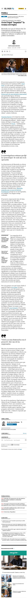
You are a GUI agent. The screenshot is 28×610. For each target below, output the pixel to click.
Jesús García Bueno (14, 46)
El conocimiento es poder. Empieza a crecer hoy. (14, 572)
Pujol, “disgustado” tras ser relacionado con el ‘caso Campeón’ (4, 260)
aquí (21, 449)
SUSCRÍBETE (21, 8)
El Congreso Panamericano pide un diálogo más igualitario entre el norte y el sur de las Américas (14, 504)
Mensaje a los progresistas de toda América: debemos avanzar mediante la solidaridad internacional (13, 500)
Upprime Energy (6, 117)
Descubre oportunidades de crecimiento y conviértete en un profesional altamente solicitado (19, 577)
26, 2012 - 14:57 (16, 47)
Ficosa (13, 124)
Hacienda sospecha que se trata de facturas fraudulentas (12, 190)
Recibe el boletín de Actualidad (9, 429)
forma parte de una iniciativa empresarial (14, 94)
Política (4, 13)
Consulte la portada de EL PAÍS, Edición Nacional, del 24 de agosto (16, 17)
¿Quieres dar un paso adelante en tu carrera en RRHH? (19, 592)
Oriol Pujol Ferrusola (8, 440)
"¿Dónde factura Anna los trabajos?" (4, 246)
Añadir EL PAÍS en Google (8, 54)
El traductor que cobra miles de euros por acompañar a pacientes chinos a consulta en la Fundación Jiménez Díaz (14, 539)
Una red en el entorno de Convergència (4, 252)
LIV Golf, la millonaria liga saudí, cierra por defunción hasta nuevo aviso (13, 508)
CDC (2, 440)
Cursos (14, 553)
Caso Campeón (17, 440)
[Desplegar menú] (2, 9)
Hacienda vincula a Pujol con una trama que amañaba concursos (5, 239)
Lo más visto (4, 517)
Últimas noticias (5, 496)
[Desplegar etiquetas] (26, 440)
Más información (4, 446)
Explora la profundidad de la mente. (18, 584)
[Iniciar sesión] (25, 9)
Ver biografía (10, 424)
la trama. (15, 287)
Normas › (25, 433)
